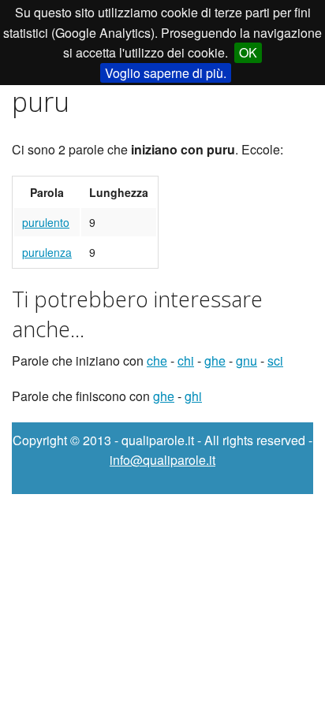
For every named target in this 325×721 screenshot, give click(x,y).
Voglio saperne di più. (165, 73)
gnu (246, 360)
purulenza (47, 252)
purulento (45, 222)
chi (185, 360)
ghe (215, 360)
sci (275, 360)
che (157, 360)
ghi (193, 396)
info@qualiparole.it (162, 460)
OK (248, 52)
